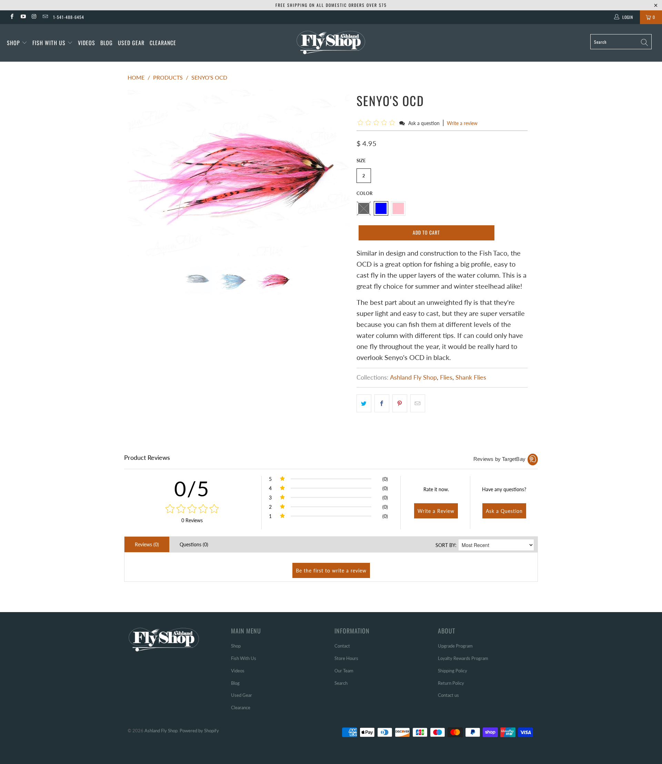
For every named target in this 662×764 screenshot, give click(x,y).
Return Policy (451, 683)
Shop (13, 43)
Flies (446, 377)
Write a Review (436, 511)
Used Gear (131, 43)
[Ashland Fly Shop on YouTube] (23, 17)
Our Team (343, 670)
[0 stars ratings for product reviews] (192, 509)
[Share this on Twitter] (364, 403)
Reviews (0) (147, 544)
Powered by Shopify (199, 730)
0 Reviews (192, 520)
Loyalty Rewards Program (463, 658)
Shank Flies (470, 377)
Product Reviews (147, 457)
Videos (86, 43)
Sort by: (446, 545)
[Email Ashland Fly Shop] (45, 17)
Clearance (163, 43)
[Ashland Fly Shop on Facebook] (11, 17)
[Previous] (139, 173)
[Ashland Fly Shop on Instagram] (34, 17)
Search (341, 683)
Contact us (448, 695)
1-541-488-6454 (68, 17)
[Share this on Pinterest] (399, 403)
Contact (342, 646)
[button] (377, 123)
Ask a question (424, 123)
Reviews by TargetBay (499, 459)
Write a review (462, 123)
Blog (106, 43)
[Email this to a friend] (417, 403)
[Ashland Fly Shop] (331, 41)
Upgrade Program (455, 646)
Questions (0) (194, 544)
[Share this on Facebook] (381, 403)
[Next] (337, 173)
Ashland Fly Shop (413, 377)
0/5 (192, 488)
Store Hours (346, 658)
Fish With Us (49, 43)
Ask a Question (504, 511)
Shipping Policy (452, 670)
